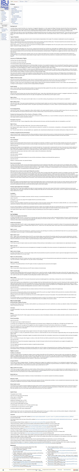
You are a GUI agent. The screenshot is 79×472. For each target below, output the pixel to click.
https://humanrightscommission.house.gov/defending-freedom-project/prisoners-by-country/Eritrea (32, 443)
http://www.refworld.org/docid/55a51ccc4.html (37, 426)
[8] (34, 219)
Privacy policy (60, 469)
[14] (32, 406)
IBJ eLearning (4, 13)
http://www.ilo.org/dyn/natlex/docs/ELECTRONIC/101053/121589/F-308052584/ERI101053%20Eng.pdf (53, 419)
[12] (42, 385)
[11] (40, 371)
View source (22, 1)
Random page (4, 18)
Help (2, 21)
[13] (51, 387)
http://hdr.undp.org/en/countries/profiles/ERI (36, 422)
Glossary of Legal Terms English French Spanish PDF (5, 30)
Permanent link (4, 38)
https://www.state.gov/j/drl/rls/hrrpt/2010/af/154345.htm (65, 450)
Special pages (4, 36)
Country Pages (4, 12)
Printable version (4, 37)
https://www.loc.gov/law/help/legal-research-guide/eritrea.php (37, 425)
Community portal (4, 17)
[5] (14, 54)
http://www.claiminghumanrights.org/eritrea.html (21, 461)
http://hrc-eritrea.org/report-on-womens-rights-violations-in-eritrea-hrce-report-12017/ (62, 456)
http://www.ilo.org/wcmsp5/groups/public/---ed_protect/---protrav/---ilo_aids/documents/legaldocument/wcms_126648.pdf (52, 416)
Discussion (15, 1)
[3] (43, 42)
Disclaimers (40, 470)
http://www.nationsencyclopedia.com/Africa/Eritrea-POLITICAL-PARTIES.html (38, 428)
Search (1, 23)
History (26, 1)
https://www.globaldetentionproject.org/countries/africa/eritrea (58, 448)
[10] (47, 364)
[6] (13, 55)
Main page (3, 11)
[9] (46, 357)
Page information (4, 39)
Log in (77, 0)
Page (12, 1)
